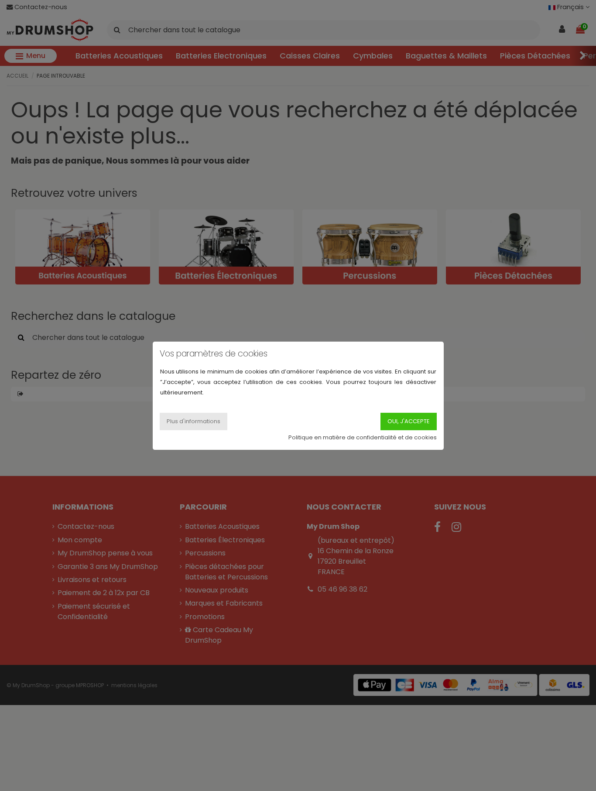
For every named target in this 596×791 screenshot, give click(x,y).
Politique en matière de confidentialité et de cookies (362, 437)
